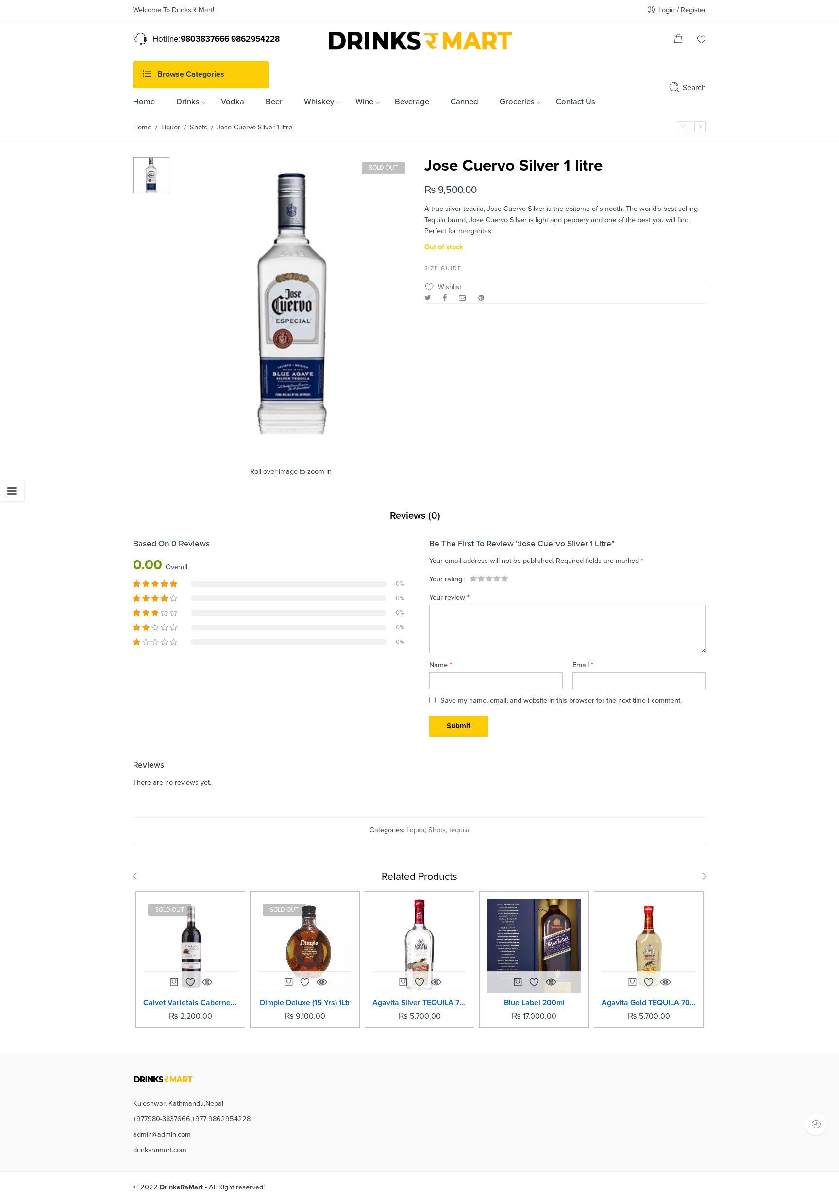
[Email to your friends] (462, 298)
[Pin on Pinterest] (481, 298)
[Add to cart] (403, 984)
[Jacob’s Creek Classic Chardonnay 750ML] (683, 126)
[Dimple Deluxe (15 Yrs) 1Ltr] (305, 946)
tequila (459, 830)
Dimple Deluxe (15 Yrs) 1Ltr (305, 1003)
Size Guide (443, 268)
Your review (449, 597)
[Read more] (174, 984)
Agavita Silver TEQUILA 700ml (419, 1003)
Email (582, 665)
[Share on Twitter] (427, 298)
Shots (198, 127)
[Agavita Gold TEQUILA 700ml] (649, 946)
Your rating (445, 579)
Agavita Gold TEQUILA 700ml (649, 1003)
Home (142, 127)
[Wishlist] (701, 40)
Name (440, 665)
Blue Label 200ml (534, 1003)
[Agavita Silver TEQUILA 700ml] (419, 946)
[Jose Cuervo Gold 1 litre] (700, 126)
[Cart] (678, 40)
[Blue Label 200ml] (534, 946)
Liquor (170, 127)
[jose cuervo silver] (151, 175)
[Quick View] (207, 982)
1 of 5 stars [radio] (473, 578)
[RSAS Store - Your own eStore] (419, 39)
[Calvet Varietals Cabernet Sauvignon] (190, 946)
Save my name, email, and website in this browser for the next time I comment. (561, 700)
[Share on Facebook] (445, 298)
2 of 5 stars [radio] (477, 578)
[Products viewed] (816, 1124)
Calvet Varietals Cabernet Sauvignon (190, 1003)
